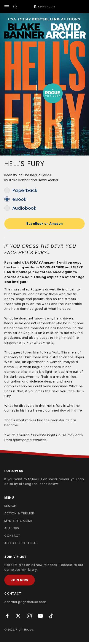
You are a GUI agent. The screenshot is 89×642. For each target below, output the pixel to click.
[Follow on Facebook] (7, 616)
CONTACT (12, 535)
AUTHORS (11, 528)
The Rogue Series (37, 175)
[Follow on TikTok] (51, 616)
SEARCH (10, 506)
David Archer (48, 180)
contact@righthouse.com (25, 602)
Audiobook (24, 208)
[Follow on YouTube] (40, 616)
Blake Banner (19, 180)
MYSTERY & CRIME (18, 521)
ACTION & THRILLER (19, 513)
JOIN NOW (19, 580)
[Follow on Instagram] (29, 616)
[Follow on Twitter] (18, 616)
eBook (19, 199)
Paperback (25, 190)
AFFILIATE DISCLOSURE (21, 543)
